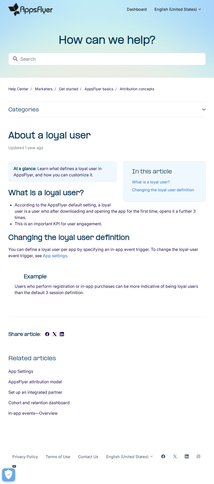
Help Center (18, 89)
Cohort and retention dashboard (39, 402)
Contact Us (88, 456)
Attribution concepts (137, 89)
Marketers (43, 89)
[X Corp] (54, 334)
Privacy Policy (25, 456)
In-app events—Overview (33, 413)
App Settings (20, 371)
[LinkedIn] (62, 334)
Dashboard (137, 9)
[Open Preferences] (8, 474)
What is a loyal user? (151, 181)
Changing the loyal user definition (163, 189)
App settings (55, 255)
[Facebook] (47, 334)
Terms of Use (58, 456)
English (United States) (176, 9)
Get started (68, 89)
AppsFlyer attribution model (35, 381)
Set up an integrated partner (35, 392)
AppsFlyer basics (99, 89)
